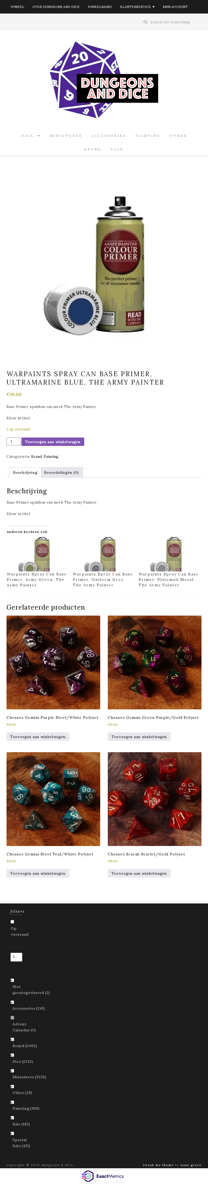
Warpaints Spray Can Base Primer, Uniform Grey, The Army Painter (103, 579)
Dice (29, 136)
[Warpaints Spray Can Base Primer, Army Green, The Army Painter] (37, 554)
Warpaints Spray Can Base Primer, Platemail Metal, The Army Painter (169, 579)
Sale (117, 149)
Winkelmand (100, 7)
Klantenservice (136, 7)
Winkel (17, 7)
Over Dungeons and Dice (56, 7)
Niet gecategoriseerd (31, 989)
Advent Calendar (24, 1027)
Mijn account (175, 7)
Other (178, 136)
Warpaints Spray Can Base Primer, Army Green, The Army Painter (37, 579)
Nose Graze (191, 1165)
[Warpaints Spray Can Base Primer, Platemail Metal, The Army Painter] (169, 554)
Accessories (108, 136)
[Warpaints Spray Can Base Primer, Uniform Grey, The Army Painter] (103, 554)
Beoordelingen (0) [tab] (61, 472)
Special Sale (21, 1142)
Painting (147, 136)
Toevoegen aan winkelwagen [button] (38, 736)
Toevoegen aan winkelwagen (52, 441)
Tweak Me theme (158, 1165)
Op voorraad (19, 931)
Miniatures (66, 136)
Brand (93, 149)
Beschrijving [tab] (25, 472)
